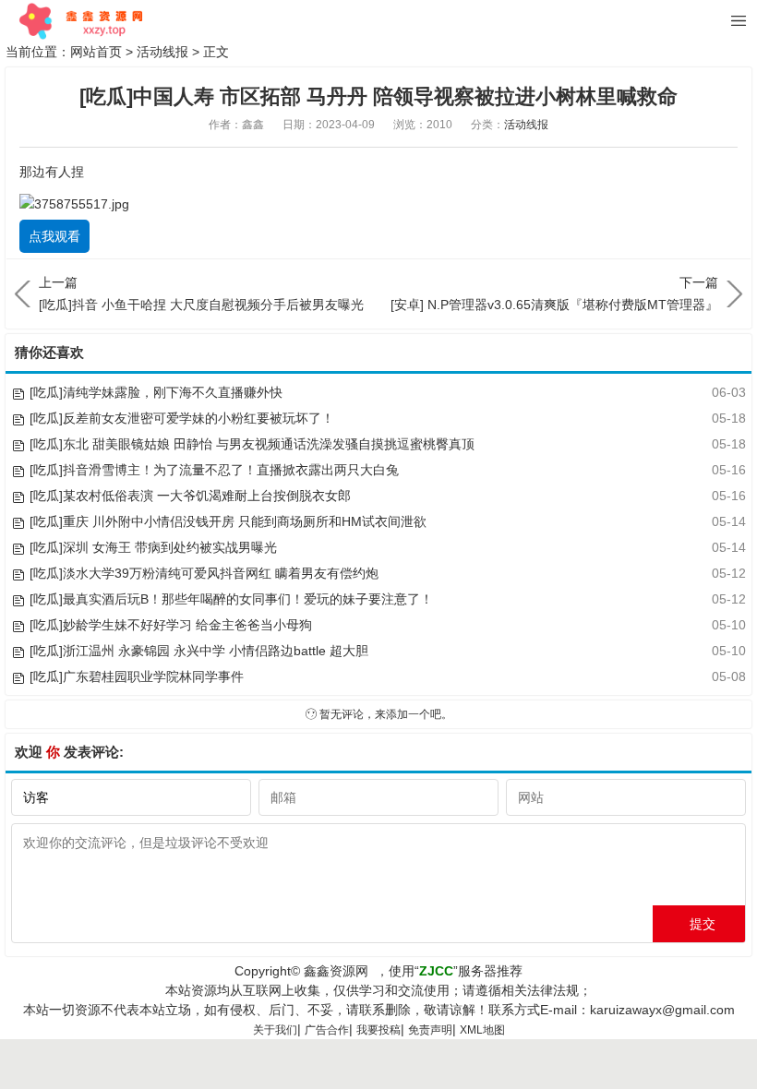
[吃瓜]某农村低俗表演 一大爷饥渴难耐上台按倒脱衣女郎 (190, 495)
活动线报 (162, 51)
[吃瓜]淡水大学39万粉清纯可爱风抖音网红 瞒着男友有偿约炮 (204, 573)
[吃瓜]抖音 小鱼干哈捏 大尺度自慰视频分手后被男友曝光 (201, 293)
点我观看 (54, 236)
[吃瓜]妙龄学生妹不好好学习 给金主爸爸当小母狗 (171, 624)
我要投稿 (378, 1029)
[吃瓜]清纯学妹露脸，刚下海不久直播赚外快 (156, 392)
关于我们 (275, 1029)
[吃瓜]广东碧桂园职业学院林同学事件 (137, 676)
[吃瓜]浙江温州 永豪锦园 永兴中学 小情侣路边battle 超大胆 (199, 650)
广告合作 (327, 1029)
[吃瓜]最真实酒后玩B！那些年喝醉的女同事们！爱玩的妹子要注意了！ (231, 599)
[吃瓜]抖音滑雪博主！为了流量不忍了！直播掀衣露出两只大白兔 (214, 469)
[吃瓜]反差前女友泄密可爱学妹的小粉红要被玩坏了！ (182, 418)
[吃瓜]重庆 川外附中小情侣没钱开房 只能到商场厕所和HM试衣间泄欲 (228, 521)
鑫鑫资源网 (336, 970)
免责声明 (430, 1029)
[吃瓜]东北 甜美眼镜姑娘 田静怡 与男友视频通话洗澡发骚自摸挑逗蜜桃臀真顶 (252, 444)
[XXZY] (79, 21)
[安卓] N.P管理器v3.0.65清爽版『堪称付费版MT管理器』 (554, 293)
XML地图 (482, 1029)
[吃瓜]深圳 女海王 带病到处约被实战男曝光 (153, 547)
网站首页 (96, 51)
